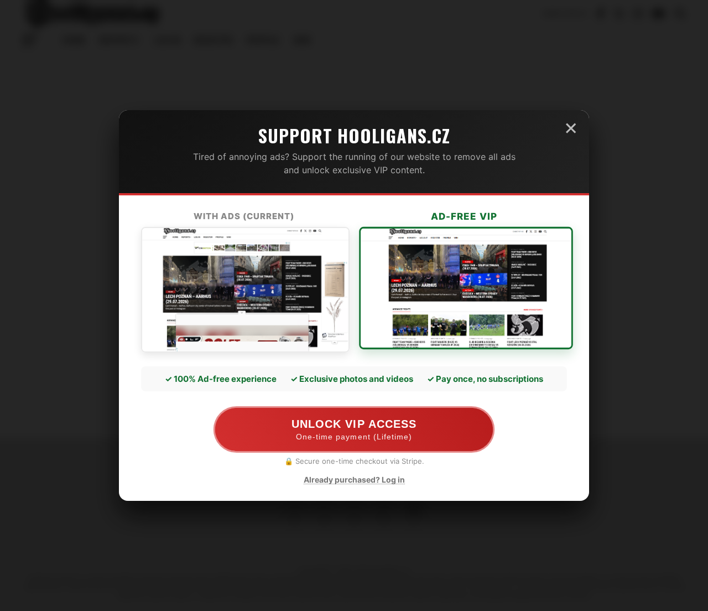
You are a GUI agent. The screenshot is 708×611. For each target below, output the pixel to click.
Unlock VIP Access (354, 430)
